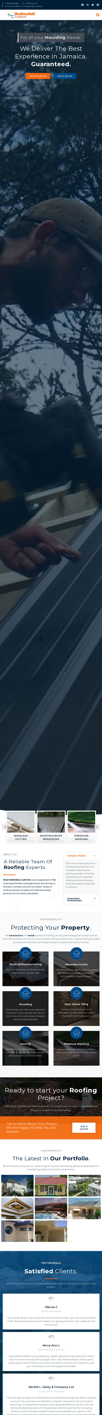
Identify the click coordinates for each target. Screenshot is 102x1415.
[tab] (81, 856)
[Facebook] (82, 5)
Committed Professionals (74, 899)
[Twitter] (92, 5)
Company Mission (76, 856)
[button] (98, 15)
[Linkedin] (98, 5)
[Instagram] (87, 5)
